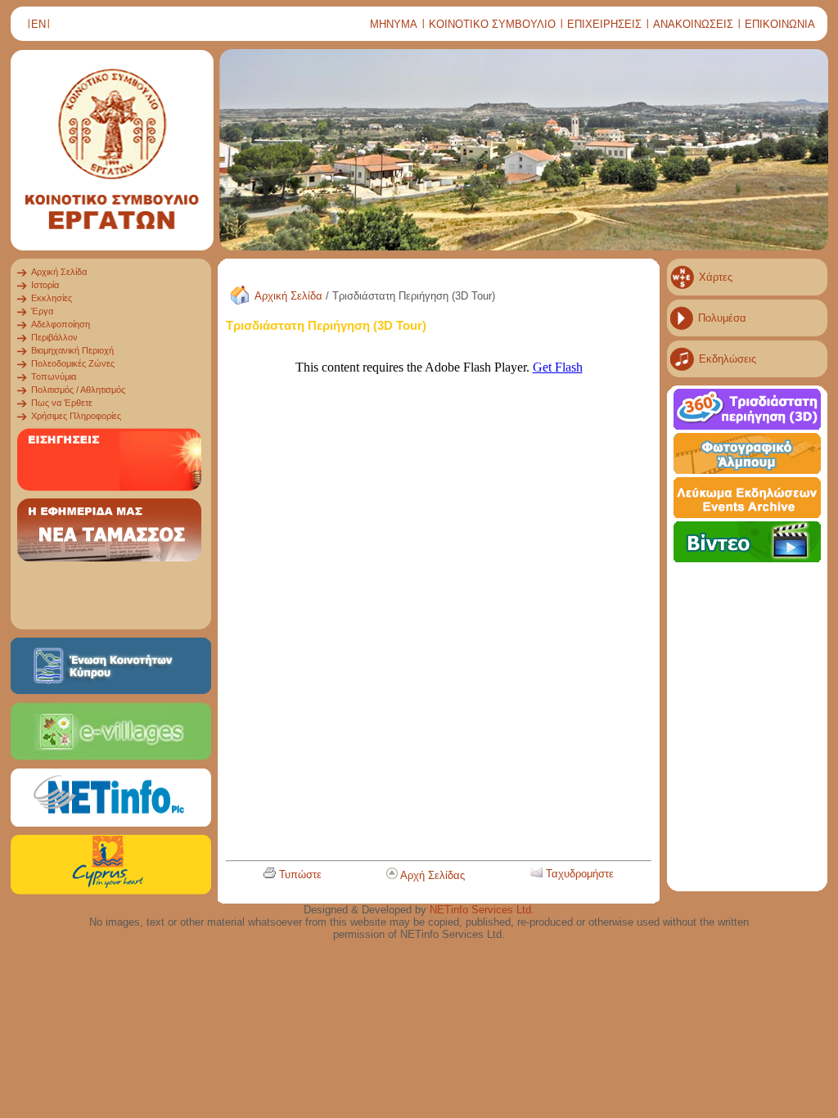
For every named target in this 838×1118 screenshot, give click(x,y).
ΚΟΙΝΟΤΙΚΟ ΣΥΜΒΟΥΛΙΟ (492, 24)
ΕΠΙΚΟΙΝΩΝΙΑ (780, 24)
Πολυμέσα (722, 318)
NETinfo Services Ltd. (482, 910)
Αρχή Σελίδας (432, 875)
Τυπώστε (300, 874)
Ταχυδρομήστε (580, 874)
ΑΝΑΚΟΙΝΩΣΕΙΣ (693, 24)
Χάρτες (715, 277)
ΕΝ (38, 24)
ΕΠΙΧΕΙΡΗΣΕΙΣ (604, 24)
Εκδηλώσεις (727, 359)
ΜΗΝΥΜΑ (393, 24)
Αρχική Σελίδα (288, 296)
